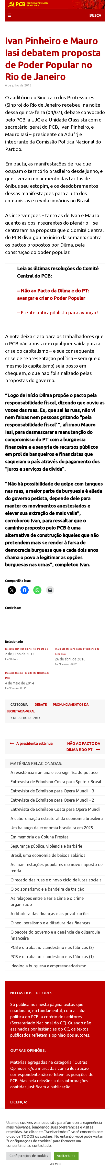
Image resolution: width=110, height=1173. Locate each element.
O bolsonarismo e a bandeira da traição (47, 889)
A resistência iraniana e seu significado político (54, 772)
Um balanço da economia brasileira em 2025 (51, 827)
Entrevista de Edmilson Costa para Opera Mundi (55, 809)
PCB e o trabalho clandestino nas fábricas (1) (52, 956)
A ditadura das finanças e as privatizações (50, 913)
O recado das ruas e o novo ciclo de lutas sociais (56, 880)
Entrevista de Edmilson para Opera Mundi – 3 (52, 791)
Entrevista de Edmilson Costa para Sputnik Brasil (55, 781)
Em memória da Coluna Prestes (39, 837)
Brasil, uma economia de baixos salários (47, 855)
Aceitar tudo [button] (66, 1155)
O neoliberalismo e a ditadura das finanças (50, 923)
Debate (41, 704)
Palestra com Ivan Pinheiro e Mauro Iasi (27, 649)
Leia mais (55, 1164)
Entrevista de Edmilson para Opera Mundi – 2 (52, 800)
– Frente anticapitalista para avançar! (57, 312)
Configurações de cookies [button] (28, 1155)
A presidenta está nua (34, 744)
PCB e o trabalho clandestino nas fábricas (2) (52, 947)
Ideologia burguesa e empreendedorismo (48, 966)
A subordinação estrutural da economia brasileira (56, 818)
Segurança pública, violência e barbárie (46, 846)
